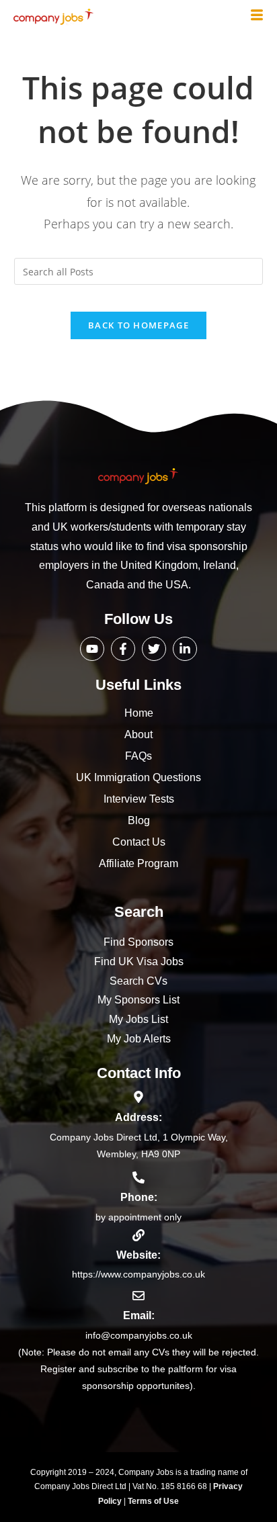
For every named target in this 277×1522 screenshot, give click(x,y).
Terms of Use (153, 1501)
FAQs (138, 756)
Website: (138, 1255)
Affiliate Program (138, 863)
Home (138, 713)
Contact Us (138, 842)
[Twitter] (154, 649)
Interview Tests (139, 799)
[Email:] (138, 1296)
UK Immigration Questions (138, 777)
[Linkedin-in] (185, 649)
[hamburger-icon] (257, 16)
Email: (139, 1315)
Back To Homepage (138, 325)
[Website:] (138, 1235)
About (138, 734)
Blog (139, 820)
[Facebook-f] (123, 649)
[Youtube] (92, 649)
